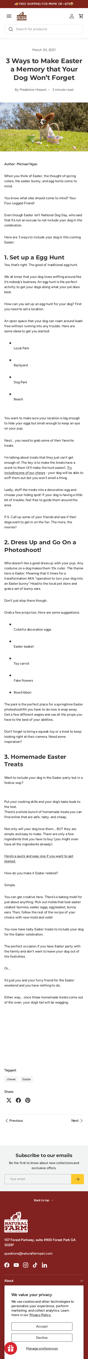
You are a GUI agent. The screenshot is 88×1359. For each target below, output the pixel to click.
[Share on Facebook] (18, 1100)
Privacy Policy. (40, 1315)
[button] (81, 16)
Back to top (42, 1200)
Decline (42, 1338)
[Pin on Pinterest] (27, 1100)
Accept (41, 1326)
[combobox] (44, 29)
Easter (26, 1079)
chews (11, 1079)
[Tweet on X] (9, 1100)
